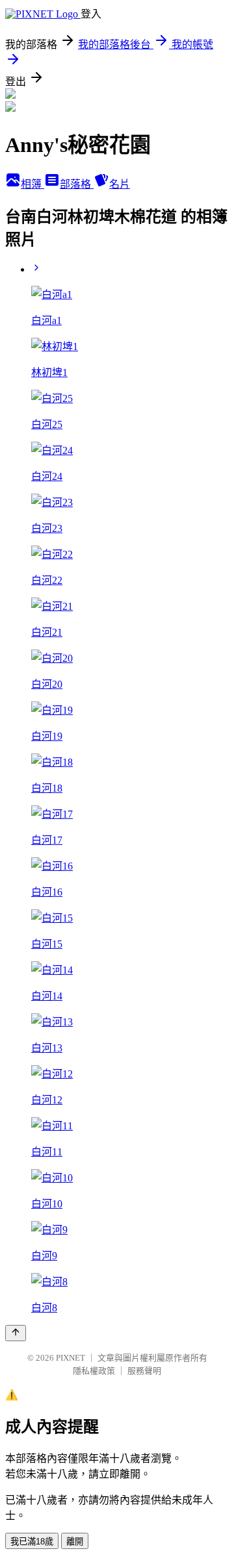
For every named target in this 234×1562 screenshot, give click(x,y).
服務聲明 (144, 1371)
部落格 (77, 184)
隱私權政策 (94, 1371)
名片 (119, 184)
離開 (74, 1541)
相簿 (32, 184)
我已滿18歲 (31, 1541)
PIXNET (70, 1358)
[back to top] (15, 1333)
